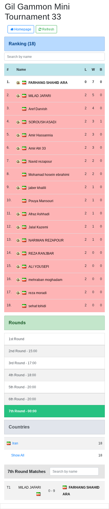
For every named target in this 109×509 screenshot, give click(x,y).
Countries (19, 427)
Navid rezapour (40, 162)
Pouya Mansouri (41, 201)
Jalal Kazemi (38, 227)
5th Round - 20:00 (22, 387)
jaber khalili (37, 188)
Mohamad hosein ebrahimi (49, 175)
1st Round (16, 339)
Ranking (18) (22, 43)
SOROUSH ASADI (42, 122)
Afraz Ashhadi (39, 214)
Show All (17, 455)
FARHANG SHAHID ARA (48, 83)
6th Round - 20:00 (22, 399)
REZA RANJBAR (41, 253)
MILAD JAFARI (40, 96)
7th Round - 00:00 (23, 411)
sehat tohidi (37, 306)
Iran (15, 443)
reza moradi (38, 293)
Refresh (47, 29)
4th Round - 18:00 (22, 375)
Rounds (17, 322)
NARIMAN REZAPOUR (46, 240)
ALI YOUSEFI (39, 267)
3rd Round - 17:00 (22, 363)
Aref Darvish (38, 109)
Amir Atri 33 (37, 148)
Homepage (22, 29)
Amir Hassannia (41, 135)
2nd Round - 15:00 (23, 351)
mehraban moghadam (45, 280)
